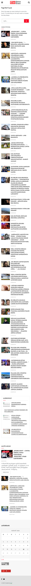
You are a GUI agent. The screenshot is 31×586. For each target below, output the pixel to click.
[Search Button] (29, 2)
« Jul (2, 559)
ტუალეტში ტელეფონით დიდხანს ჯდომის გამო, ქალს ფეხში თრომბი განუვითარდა (20, 340)
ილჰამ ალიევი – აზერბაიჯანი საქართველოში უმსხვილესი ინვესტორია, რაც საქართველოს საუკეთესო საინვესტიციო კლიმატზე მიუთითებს (19, 421)
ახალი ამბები (6, 451)
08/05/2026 (14, 344)
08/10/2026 (14, 174)
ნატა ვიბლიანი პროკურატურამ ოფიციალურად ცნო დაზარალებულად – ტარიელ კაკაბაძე (19, 157)
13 (15, 545)
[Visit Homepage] (15, 2)
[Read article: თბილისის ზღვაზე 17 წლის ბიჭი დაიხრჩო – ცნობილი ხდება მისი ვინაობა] (5, 202)
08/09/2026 (14, 212)
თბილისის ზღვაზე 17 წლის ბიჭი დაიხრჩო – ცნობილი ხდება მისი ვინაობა (20, 201)
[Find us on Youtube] (4, 579)
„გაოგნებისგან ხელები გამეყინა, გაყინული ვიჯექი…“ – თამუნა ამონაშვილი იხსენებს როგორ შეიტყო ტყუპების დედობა (20, 364)
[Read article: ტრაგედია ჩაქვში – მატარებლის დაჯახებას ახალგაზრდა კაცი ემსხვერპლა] (5, 103)
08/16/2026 (14, 106)
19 (11, 549)
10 (3, 545)
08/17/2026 (14, 85)
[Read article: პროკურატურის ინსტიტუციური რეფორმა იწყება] (6, 404)
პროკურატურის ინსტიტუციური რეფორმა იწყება (18, 404)
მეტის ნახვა (7, 472)
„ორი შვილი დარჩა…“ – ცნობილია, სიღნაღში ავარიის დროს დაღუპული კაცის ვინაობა (19, 478)
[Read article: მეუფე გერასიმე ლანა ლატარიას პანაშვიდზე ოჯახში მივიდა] (5, 311)
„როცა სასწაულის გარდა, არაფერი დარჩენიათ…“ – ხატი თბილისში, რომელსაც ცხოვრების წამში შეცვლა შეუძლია (20, 91)
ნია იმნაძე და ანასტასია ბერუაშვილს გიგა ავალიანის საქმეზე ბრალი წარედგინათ (20, 302)
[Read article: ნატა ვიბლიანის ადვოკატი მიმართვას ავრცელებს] (5, 218)
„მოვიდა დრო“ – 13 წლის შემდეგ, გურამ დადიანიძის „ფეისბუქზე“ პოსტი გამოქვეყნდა (22, 455)
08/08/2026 (14, 231)
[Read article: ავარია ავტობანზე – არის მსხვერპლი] (5, 138)
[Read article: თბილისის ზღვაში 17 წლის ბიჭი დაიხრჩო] (5, 211)
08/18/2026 (14, 50)
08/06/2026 (14, 271)
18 (7, 549)
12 (11, 545)
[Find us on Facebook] (1, 579)
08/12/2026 (14, 163)
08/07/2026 (14, 258)
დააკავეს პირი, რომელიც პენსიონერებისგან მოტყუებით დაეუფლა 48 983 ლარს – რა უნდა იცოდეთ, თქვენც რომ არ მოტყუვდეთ (20, 351)
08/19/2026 (14, 39)
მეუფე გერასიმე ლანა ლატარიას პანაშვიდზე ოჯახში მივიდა (20, 311)
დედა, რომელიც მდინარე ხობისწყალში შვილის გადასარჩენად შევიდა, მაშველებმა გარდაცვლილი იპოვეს (19, 252)
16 (27, 545)
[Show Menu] (2, 2)
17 (3, 549)
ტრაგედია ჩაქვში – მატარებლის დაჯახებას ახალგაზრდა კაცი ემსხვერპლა (20, 102)
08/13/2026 (14, 121)
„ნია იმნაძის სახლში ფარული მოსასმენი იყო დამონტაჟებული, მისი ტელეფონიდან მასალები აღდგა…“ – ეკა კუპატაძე (20, 265)
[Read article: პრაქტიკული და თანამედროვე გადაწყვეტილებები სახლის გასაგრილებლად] (6, 431)
